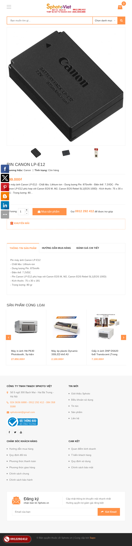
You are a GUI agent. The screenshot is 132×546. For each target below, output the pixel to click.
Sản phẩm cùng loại (26, 305)
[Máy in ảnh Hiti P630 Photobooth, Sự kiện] (26, 327)
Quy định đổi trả (18, 455)
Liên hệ (75, 418)
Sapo (92, 537)
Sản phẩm (76, 412)
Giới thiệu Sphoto (80, 393)
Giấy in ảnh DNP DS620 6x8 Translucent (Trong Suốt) (105, 354)
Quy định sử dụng (81, 461)
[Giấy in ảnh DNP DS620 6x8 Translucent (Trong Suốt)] (106, 327)
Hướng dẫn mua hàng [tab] (56, 248)
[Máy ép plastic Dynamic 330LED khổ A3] (66, 327)
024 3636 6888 (18, 402)
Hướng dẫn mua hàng (21, 448)
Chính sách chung (19, 473)
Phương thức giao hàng (22, 467)
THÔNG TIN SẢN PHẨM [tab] (23, 248)
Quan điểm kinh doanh (83, 448)
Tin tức (75, 406)
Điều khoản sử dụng (82, 399)
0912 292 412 (84, 211)
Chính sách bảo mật (82, 467)
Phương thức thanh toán (22, 461)
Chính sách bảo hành (21, 479)
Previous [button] (8, 337)
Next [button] (123, 337)
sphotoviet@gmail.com (22, 412)
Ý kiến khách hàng (81, 455)
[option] (36, 153)
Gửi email (111, 511)
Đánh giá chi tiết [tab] (87, 248)
